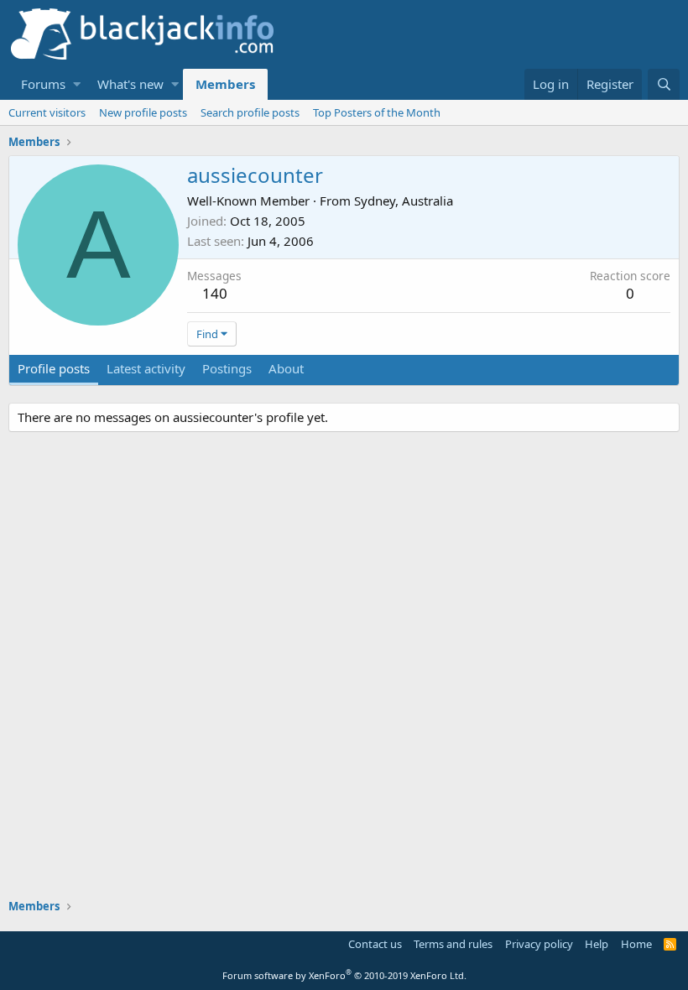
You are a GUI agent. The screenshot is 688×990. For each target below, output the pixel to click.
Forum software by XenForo (344, 975)
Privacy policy (539, 943)
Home (636, 943)
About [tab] (286, 368)
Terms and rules (453, 943)
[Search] (664, 84)
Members (225, 84)
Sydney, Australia (403, 200)
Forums (43, 84)
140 (214, 293)
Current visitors (47, 112)
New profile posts (143, 112)
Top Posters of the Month (376, 112)
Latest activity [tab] (146, 368)
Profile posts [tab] (54, 368)
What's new (130, 84)
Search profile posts (250, 112)
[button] (77, 84)
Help (596, 943)
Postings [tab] (227, 368)
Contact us (375, 943)
